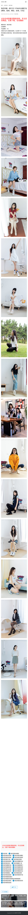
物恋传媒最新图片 (19, 865)
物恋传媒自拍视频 (7, 874)
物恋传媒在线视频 (19, 857)
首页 (2, 5)
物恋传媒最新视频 (7, 867)
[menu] (25, 2)
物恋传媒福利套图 (19, 869)
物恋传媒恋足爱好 (18, 859)
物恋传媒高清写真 (19, 880)
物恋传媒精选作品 (19, 871)
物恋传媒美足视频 (18, 872)
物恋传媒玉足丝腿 (7, 869)
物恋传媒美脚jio (6, 872)
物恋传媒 (16, 14)
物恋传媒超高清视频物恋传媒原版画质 (11, 878)
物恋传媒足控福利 (7, 880)
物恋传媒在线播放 (19, 855)
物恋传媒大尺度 (6, 859)
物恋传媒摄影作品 (19, 861)
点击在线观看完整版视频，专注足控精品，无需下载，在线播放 (14, 20)
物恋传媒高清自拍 (7, 882)
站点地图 (19, 912)
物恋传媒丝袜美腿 (15, 853)
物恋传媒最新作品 (7, 865)
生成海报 (5, 891)
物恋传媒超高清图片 (7, 876)
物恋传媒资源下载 (19, 874)
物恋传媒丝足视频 (7, 855)
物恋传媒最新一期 (18, 863)
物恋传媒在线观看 (7, 857)
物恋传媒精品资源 (7, 871)
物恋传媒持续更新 (7, 861)
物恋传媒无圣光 (6, 863)
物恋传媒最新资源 (19, 867)
